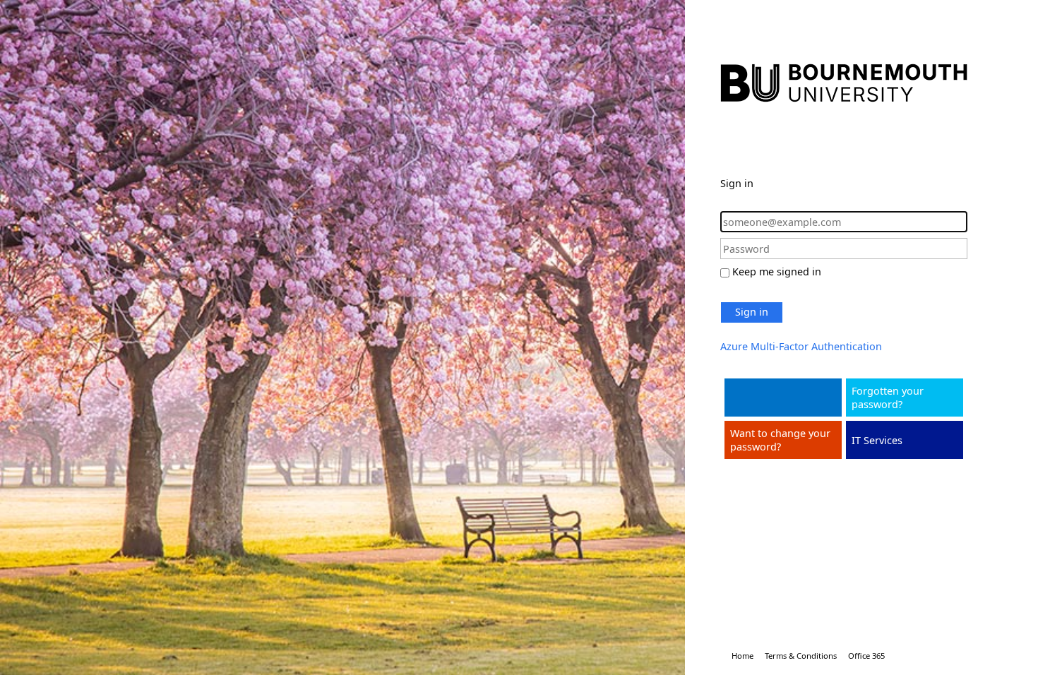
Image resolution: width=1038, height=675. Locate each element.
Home (742, 655)
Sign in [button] (751, 311)
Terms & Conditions (801, 655)
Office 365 (866, 655)
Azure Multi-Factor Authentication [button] (801, 346)
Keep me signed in (776, 271)
